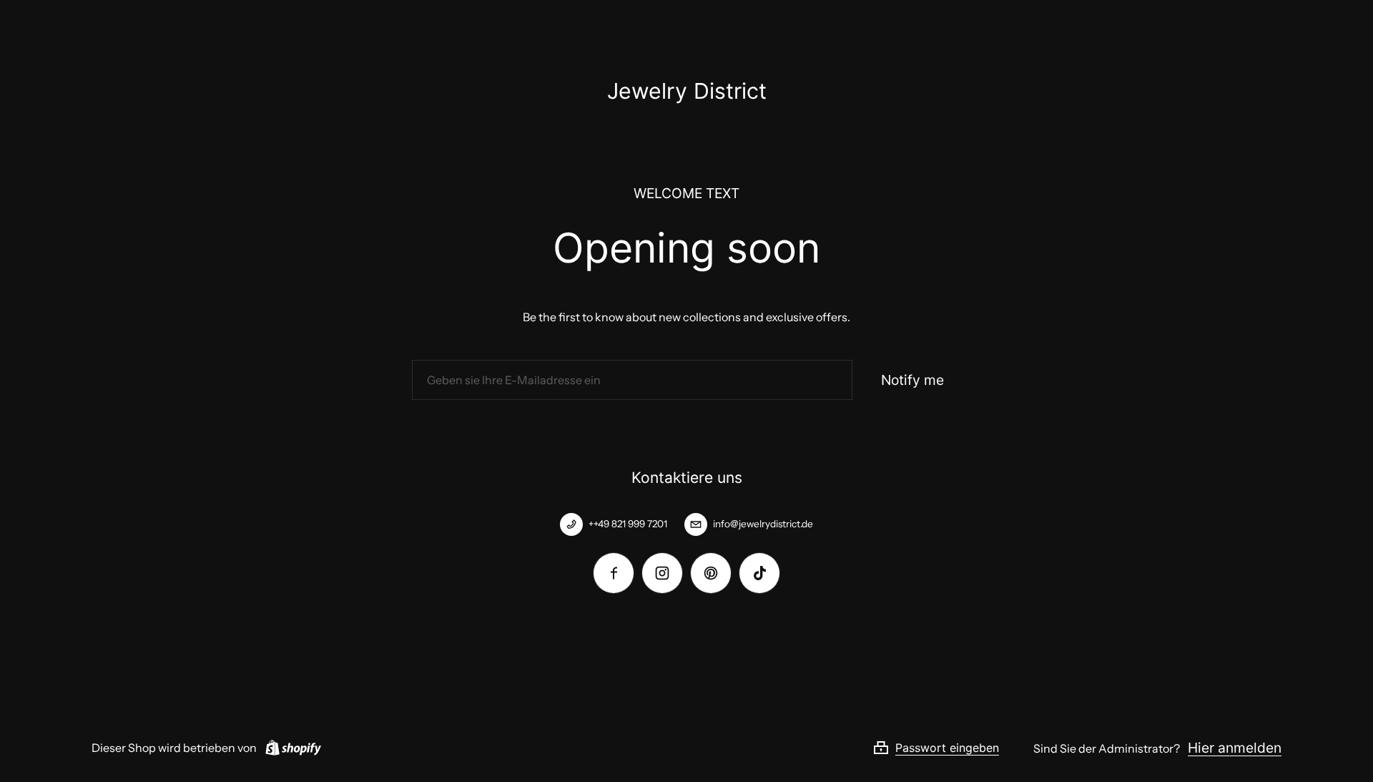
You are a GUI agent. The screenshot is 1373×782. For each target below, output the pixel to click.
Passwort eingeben (947, 748)
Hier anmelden (1234, 747)
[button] (952, 747)
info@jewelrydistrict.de (763, 523)
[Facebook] (614, 573)
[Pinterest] (711, 573)
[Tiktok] (759, 573)
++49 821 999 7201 (628, 523)
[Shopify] (290, 748)
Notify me (912, 379)
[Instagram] (662, 573)
